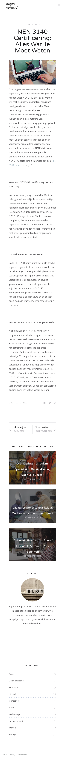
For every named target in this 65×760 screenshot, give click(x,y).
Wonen (12, 727)
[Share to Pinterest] (55, 403)
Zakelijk (32, 25)
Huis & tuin (14, 687)
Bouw (11, 674)
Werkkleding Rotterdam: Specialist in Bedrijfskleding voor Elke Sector (32, 469)
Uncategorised (16, 721)
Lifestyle (13, 694)
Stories (12, 707)
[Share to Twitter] (50, 403)
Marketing (13, 700)
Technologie (15, 714)
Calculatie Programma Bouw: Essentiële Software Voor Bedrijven (32, 546)
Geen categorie (16, 680)
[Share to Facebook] (45, 403)
